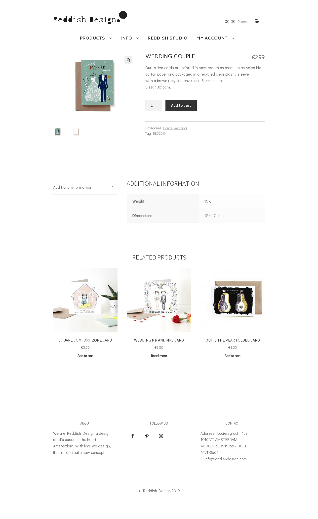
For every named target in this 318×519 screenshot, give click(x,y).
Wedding (180, 128)
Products (92, 38)
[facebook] (162, 142)
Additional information (72, 187)
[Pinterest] (147, 436)
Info (126, 38)
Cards (167, 128)
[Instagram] (161, 436)
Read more (159, 355)
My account (212, 38)
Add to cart (181, 105)
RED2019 (159, 133)
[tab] (85, 187)
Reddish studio (167, 38)
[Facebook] (133, 436)
